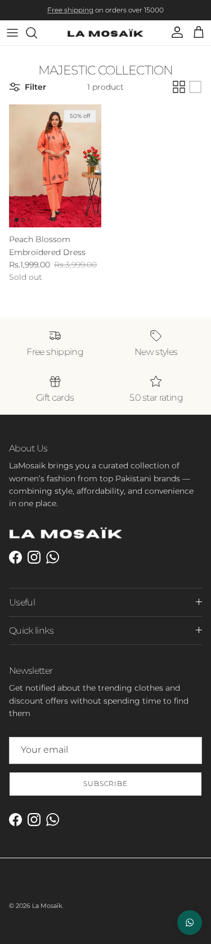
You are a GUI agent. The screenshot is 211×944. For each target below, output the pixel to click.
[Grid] (179, 87)
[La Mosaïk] (105, 33)
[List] (195, 87)
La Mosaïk (47, 906)
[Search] (37, 32)
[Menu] (12, 32)
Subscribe (105, 783)
